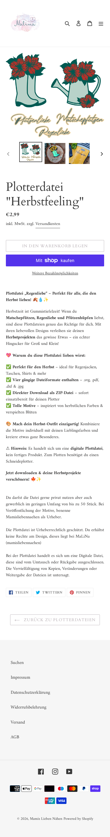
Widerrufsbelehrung (28, 707)
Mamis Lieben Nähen (46, 818)
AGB (15, 737)
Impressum (20, 678)
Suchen (17, 663)
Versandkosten (48, 224)
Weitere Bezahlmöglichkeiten (55, 274)
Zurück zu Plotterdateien (59, 620)
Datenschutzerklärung (30, 693)
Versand (18, 722)
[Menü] (101, 23)
